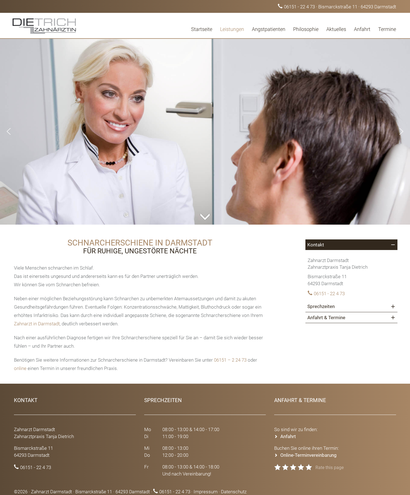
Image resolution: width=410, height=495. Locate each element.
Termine (387, 29)
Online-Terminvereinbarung (308, 455)
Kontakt (315, 245)
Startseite (201, 29)
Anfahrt (362, 29)
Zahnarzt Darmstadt (51, 491)
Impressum (206, 491)
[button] (8, 131)
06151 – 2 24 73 (230, 360)
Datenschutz (234, 491)
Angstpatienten (268, 29)
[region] (205, 131)
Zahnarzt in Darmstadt (37, 323)
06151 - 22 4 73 (299, 6)
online (20, 368)
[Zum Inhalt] (205, 210)
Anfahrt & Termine (326, 317)
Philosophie (306, 29)
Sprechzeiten (321, 306)
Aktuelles (336, 29)
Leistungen (232, 29)
